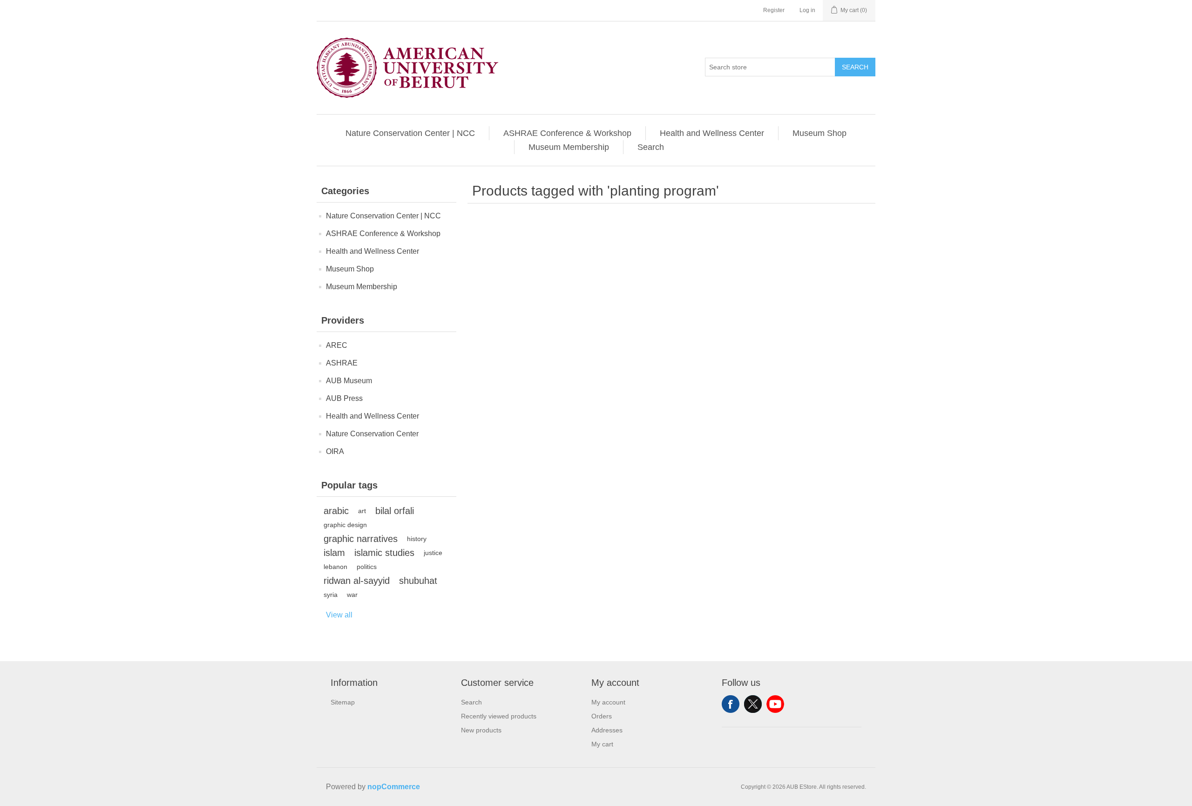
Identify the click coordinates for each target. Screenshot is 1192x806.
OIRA (335, 451)
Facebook (730, 704)
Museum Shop (819, 133)
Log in (807, 10)
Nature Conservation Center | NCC (410, 133)
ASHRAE (342, 363)
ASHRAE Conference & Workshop (567, 133)
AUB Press (344, 398)
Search (855, 67)
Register (774, 10)
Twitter (753, 704)
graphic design (345, 524)
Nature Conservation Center (372, 434)
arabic (336, 511)
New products (481, 730)
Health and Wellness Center (712, 133)
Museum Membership (568, 147)
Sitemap (343, 702)
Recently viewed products (498, 716)
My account (608, 702)
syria (331, 594)
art (362, 511)
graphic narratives (361, 539)
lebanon (335, 566)
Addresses (607, 730)
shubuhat (418, 581)
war (352, 594)
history (417, 538)
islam (334, 553)
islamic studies (384, 553)
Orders (601, 716)
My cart (602, 744)
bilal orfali (394, 511)
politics (367, 566)
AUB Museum (349, 381)
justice (433, 552)
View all (339, 615)
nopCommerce (393, 787)
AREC (336, 345)
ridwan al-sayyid (357, 581)
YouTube (775, 704)
